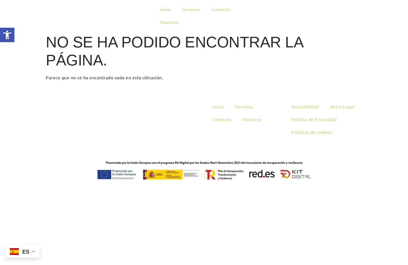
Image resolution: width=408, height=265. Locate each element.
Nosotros (169, 22)
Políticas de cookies (312, 132)
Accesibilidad (305, 106)
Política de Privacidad (313, 119)
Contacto (220, 9)
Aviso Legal (342, 106)
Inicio (165, 9)
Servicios (191, 9)
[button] (7, 35)
